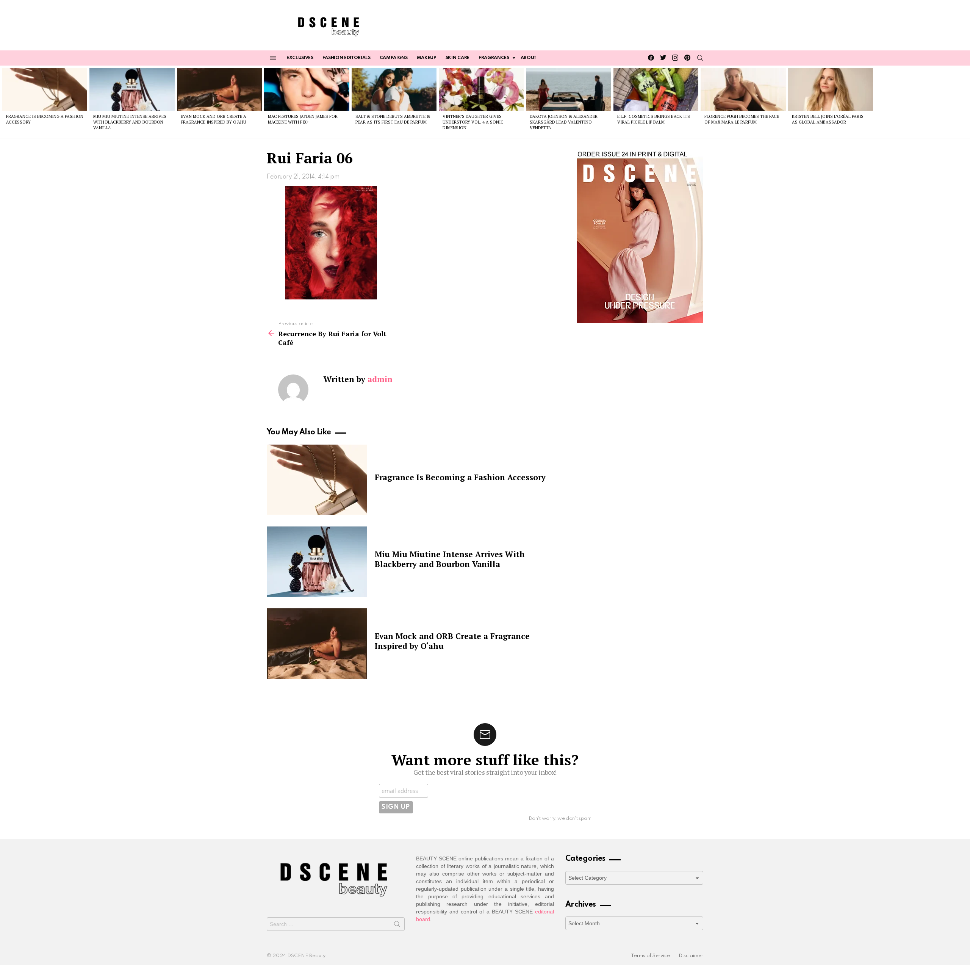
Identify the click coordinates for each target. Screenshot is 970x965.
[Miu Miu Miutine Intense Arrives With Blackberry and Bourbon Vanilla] (131, 89)
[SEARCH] (700, 58)
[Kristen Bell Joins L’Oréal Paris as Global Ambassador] (830, 89)
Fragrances (494, 58)
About (529, 58)
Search (397, 925)
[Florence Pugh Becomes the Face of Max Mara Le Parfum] (743, 89)
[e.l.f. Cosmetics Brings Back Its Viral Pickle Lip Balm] (655, 89)
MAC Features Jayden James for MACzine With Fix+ (303, 119)
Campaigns (394, 58)
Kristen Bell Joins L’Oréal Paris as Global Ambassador (828, 119)
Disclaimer (691, 955)
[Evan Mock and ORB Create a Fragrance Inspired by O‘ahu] (219, 89)
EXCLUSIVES (299, 58)
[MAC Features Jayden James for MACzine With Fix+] (306, 89)
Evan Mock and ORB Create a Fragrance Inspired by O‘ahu (213, 119)
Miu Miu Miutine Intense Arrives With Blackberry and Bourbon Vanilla (129, 122)
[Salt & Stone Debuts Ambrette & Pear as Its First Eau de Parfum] (394, 89)
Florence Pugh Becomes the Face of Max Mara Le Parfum (741, 119)
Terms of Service (650, 955)
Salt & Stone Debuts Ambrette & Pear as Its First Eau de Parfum (392, 119)
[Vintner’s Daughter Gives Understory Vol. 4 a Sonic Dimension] (481, 89)
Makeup (426, 58)
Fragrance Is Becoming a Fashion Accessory (460, 477)
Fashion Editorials (346, 58)
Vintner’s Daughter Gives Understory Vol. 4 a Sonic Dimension (473, 122)
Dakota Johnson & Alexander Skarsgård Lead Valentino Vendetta (564, 122)
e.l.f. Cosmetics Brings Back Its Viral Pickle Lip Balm (653, 119)
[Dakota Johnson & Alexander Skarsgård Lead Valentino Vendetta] (568, 89)
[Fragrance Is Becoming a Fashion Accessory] (44, 89)
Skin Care (457, 58)
